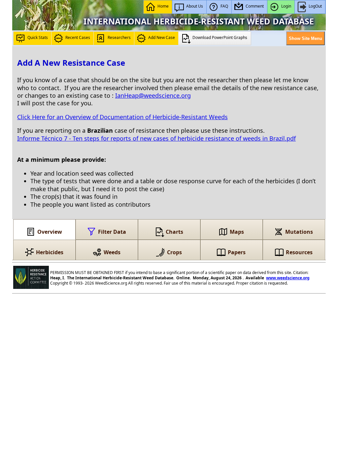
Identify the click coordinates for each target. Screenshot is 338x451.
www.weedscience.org (288, 278)
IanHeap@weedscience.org (153, 95)
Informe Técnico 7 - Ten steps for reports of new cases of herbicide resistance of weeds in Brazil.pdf (156, 138)
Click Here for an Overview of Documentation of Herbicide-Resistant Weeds (122, 117)
